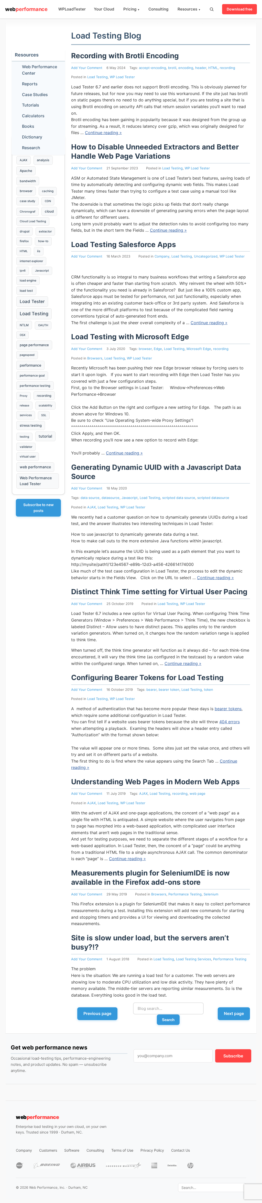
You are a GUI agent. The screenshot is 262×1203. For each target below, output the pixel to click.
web (26, 9)
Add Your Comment (86, 68)
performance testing (35, 386)
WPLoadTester (72, 9)
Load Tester (32, 301)
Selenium (211, 894)
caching (47, 191)
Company (162, 256)
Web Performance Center (39, 70)
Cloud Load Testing (33, 221)
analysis (43, 160)
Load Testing (97, 77)
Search (168, 1020)
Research (31, 147)
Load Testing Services (193, 959)
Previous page (97, 1013)
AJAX (91, 507)
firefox (24, 241)
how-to (43, 241)
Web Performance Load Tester (36, 481)
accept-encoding (152, 68)
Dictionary (32, 136)
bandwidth (28, 181)
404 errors (229, 721)
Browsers (94, 358)
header (200, 68)
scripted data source (178, 498)
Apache (26, 171)
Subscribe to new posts (38, 507)
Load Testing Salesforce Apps (123, 244)
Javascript (130, 498)
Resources (189, 9)
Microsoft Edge (199, 349)
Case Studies (35, 94)
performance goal (32, 375)
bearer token (169, 689)
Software (71, 1150)
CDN (48, 201)
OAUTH (43, 325)
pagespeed (27, 355)
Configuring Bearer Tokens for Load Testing (147, 677)
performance (30, 365)
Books (28, 126)
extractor (45, 231)
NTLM (24, 325)
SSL (43, 415)
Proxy (23, 396)
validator (26, 447)
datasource (110, 498)
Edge (158, 349)
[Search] (211, 9)
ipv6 (23, 270)
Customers (48, 1150)
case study (27, 201)
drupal (24, 231)
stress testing (31, 425)
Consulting (158, 9)
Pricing (131, 9)
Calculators (33, 115)
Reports (30, 83)
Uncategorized (205, 256)
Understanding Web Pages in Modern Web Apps (155, 781)
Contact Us (180, 1150)
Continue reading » (103, 132)
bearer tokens (228, 708)
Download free (239, 9)
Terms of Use (122, 1150)
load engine (28, 280)
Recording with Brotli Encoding (125, 55)
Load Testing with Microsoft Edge (130, 336)
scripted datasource (213, 498)
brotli (172, 68)
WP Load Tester (122, 77)
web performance (35, 467)
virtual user (28, 456)
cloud (49, 211)
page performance (34, 345)
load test (26, 291)
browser (145, 349)
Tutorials (30, 105)
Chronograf (27, 211)
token (208, 689)
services (26, 415)
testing (24, 436)
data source (90, 498)
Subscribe (233, 1055)
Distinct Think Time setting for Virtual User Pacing (159, 591)
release (24, 405)
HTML (213, 68)
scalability (45, 405)
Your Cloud (104, 9)
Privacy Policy (152, 1150)
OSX (22, 335)
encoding (185, 68)
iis (38, 251)
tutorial (45, 436)
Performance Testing (185, 894)
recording (227, 68)
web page (197, 793)
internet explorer (31, 261)
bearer (151, 689)
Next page (234, 1013)
